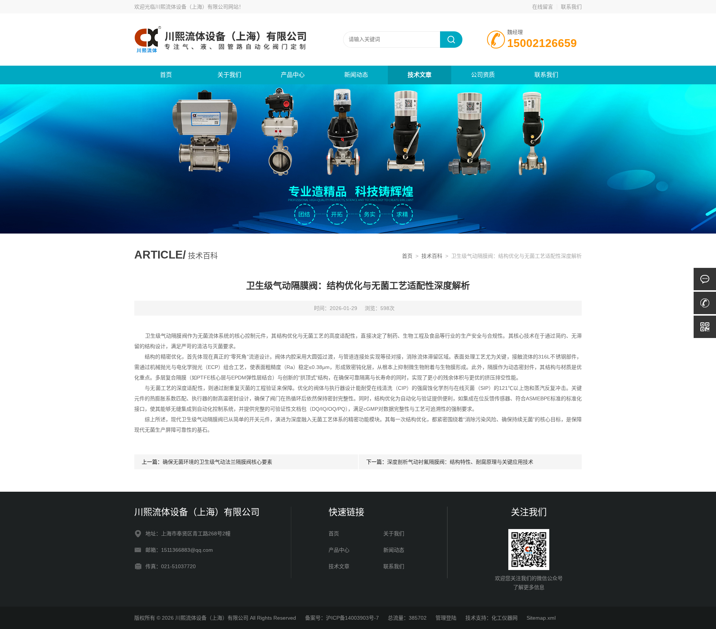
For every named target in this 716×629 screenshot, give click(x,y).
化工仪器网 (505, 618)
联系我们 (571, 7)
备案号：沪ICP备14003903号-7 (342, 618)
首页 (166, 75)
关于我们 (229, 75)
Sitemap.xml (541, 618)
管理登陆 (446, 618)
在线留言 (542, 7)
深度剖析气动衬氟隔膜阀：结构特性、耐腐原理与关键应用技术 (460, 462)
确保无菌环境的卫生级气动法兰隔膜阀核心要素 (217, 462)
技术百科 (431, 256)
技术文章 (419, 75)
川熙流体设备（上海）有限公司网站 (197, 7)
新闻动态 (356, 75)
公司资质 (483, 75)
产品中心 (293, 75)
